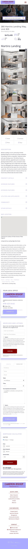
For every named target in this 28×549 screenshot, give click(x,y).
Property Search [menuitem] (14, 511)
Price (4, 444)
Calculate (10, 462)
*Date (4, 378)
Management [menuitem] (14, 515)
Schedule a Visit (19, 364)
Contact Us (10, 311)
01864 (12, 281)
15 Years (12, 440)
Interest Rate (6, 454)
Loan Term (5, 437)
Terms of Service (5, 424)
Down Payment (6, 449)
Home (2, 279)
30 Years (6, 440)
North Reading (6, 281)
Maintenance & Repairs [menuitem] (14, 519)
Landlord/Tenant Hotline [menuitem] (14, 498)
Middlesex (16, 279)
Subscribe (10, 351)
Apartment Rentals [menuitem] (14, 513)
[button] (24, 18)
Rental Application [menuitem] (14, 497)
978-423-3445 (9, 304)
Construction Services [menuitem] (14, 517)
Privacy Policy (14, 345)
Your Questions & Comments (9, 388)
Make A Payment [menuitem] (14, 495)
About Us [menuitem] (14, 502)
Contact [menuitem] (14, 500)
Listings (7, 279)
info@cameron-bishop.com (15, 529)
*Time (4, 383)
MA (12, 279)
